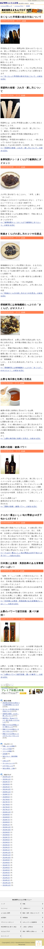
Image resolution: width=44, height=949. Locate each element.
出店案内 (3, 917)
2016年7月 (6, 819)
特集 (24, 903)
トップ (3, 903)
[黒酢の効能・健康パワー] (10, 474)
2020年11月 (7, 792)
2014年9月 (6, 860)
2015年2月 (6, 847)
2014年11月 (7, 855)
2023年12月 (7, 777)
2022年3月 (6, 787)
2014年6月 (6, 867)
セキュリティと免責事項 (30, 922)
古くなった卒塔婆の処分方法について (21, 17)
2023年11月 (7, 779)
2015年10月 (7, 830)
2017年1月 (6, 809)
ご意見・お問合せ (28, 926)
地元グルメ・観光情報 (10, 756)
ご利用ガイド (26, 908)
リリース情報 (7, 751)
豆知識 (28, 6)
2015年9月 (6, 832)
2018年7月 (6, 794)
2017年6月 (6, 804)
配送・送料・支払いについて (31, 913)
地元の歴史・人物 (9, 768)
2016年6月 (6, 822)
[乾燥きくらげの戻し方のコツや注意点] (10, 261)
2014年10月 (7, 857)
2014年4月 (6, 872)
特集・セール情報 (9, 746)
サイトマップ (5, 936)
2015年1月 (6, 850)
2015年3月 (6, 845)
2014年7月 (6, 865)
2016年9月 (6, 814)
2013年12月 (7, 883)
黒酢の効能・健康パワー (14, 447)
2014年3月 (6, 875)
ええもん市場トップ (6, 6)
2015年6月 (6, 840)
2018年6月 (6, 797)
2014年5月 (6, 870)
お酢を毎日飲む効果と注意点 (16, 379)
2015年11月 (7, 827)
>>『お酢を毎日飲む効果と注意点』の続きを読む (21, 438)
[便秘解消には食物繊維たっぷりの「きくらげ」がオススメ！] (10, 335)
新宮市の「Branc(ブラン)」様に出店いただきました (11, 720)
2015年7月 (6, 837)
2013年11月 (7, 885)
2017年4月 (6, 807)
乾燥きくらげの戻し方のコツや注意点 (21, 234)
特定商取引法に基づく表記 (8, 926)
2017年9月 (6, 799)
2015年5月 (6, 842)
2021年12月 (7, 789)
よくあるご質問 (5, 913)
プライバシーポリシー (7, 922)
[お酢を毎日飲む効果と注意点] (10, 406)
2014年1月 (6, 880)
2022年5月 (6, 784)
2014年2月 (6, 878)
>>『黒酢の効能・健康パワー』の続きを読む (19, 506)
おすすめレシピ (8, 766)
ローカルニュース (9, 763)
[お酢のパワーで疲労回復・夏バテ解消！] (10, 642)
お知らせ (6, 761)
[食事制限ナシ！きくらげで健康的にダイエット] (10, 190)
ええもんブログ (19, 6)
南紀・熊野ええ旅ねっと (30, 931)
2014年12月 (7, 852)
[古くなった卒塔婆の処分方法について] (10, 44)
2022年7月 (6, 782)
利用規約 (25, 917)
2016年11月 (7, 812)
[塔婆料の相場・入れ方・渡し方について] (10, 119)
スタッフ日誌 (7, 749)
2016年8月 (6, 817)
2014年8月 (6, 862)
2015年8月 (6, 835)
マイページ (4, 908)
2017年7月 (6, 802)
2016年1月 (6, 825)
